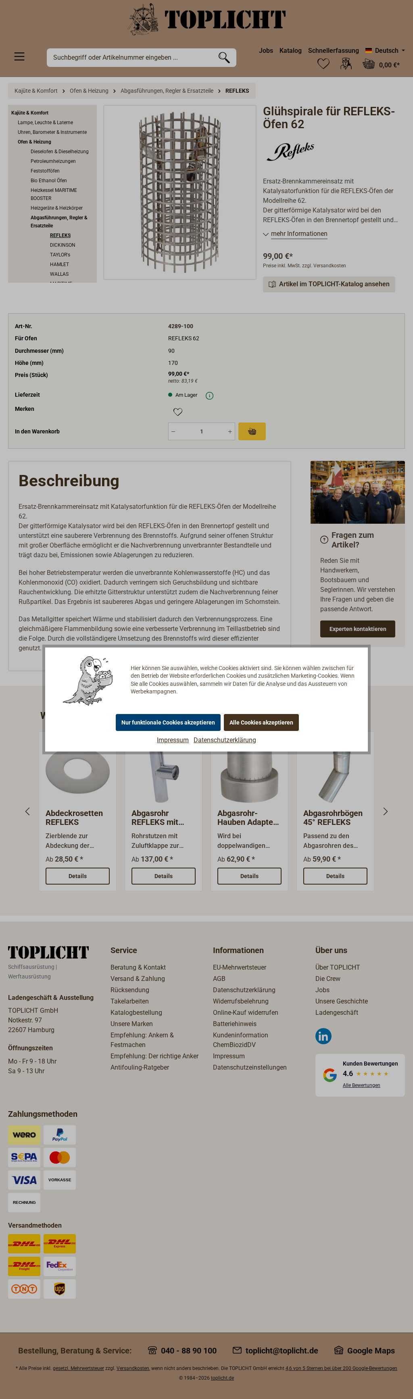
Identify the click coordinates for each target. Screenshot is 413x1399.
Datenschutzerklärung (225, 740)
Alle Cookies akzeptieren (261, 722)
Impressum (173, 740)
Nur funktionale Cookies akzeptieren (168, 722)
